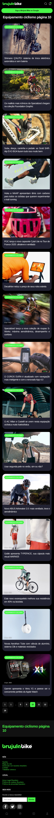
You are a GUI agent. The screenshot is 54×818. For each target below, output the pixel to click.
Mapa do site (7, 764)
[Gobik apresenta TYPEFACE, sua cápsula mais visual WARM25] (26, 549)
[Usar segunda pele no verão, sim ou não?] (26, 461)
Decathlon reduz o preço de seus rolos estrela (25, 286)
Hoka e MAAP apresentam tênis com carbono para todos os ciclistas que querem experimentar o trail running (27, 196)
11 (39, 704)
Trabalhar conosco (9, 769)
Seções (5, 762)
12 (45, 704)
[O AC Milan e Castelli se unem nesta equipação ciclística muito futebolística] (26, 417)
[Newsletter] (50, 4)
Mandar (31, 799)
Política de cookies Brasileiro (13, 782)
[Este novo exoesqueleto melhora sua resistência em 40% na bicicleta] (26, 593)
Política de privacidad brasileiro (13, 784)
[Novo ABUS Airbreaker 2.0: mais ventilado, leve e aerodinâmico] (26, 504)
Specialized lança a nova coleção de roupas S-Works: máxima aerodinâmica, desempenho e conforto (27, 331)
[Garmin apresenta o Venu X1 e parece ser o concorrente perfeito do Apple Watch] (26, 684)
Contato (5, 768)
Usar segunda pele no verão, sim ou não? (23, 466)
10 (33, 704)
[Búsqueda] (45, 3)
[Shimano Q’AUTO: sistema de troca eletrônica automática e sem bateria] (26, 53)
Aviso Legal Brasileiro (10, 780)
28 (5, 710)
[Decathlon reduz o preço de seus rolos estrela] (26, 281)
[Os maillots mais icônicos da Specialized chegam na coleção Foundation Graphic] (26, 98)
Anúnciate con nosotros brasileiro (14, 766)
